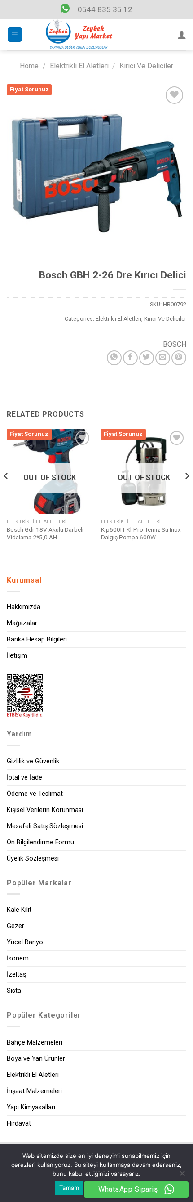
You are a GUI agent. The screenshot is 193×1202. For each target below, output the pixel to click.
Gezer (15, 926)
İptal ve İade (24, 777)
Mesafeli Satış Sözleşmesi (45, 826)
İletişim (17, 655)
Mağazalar (22, 623)
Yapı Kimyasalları (31, 1107)
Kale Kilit (19, 910)
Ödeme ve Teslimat (35, 794)
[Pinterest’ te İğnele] (178, 357)
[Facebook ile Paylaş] (130, 357)
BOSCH (174, 344)
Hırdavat (19, 1123)
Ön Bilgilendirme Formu (40, 842)
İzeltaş (16, 974)
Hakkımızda (23, 607)
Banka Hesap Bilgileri (37, 639)
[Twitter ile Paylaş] (146, 357)
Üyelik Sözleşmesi (33, 858)
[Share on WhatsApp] (114, 357)
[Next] (186, 494)
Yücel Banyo (25, 942)
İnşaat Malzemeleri (34, 1091)
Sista (14, 991)
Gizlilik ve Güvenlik (33, 761)
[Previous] (6, 494)
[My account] (181, 35)
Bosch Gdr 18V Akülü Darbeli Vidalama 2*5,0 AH (45, 533)
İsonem (18, 958)
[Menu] (15, 34)
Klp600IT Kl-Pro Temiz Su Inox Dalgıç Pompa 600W (141, 533)
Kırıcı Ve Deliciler (146, 66)
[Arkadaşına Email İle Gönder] (162, 357)
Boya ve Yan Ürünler (36, 1059)
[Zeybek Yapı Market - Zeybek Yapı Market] (79, 34)
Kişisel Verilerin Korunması (45, 810)
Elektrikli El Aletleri (79, 66)
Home (29, 66)
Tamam (69, 1187)
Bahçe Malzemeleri (34, 1042)
